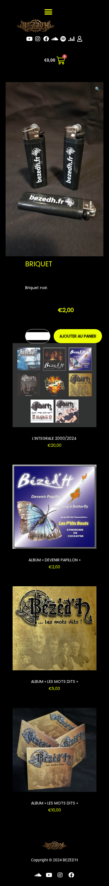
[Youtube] (29, 39)
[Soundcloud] (54, 39)
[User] (79, 39)
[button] (48, 12)
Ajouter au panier (78, 336)
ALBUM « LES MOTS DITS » (54, 681)
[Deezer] (71, 39)
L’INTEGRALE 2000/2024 (54, 438)
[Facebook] (46, 39)
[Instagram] (38, 39)
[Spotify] (63, 39)
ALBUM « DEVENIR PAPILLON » (54, 560)
